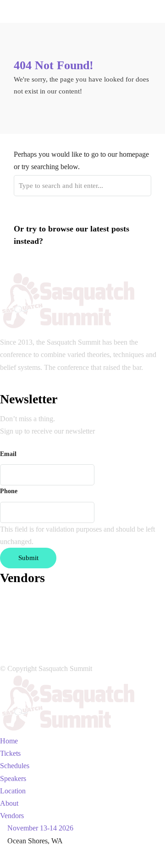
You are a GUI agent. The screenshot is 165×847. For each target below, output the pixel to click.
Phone (8, 491)
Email (8, 454)
